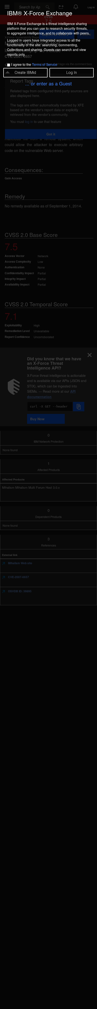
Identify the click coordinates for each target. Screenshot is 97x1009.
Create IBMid (25, 72)
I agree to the (34, 64)
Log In (71, 72)
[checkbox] (8, 65)
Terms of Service (44, 64)
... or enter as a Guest (48, 83)
